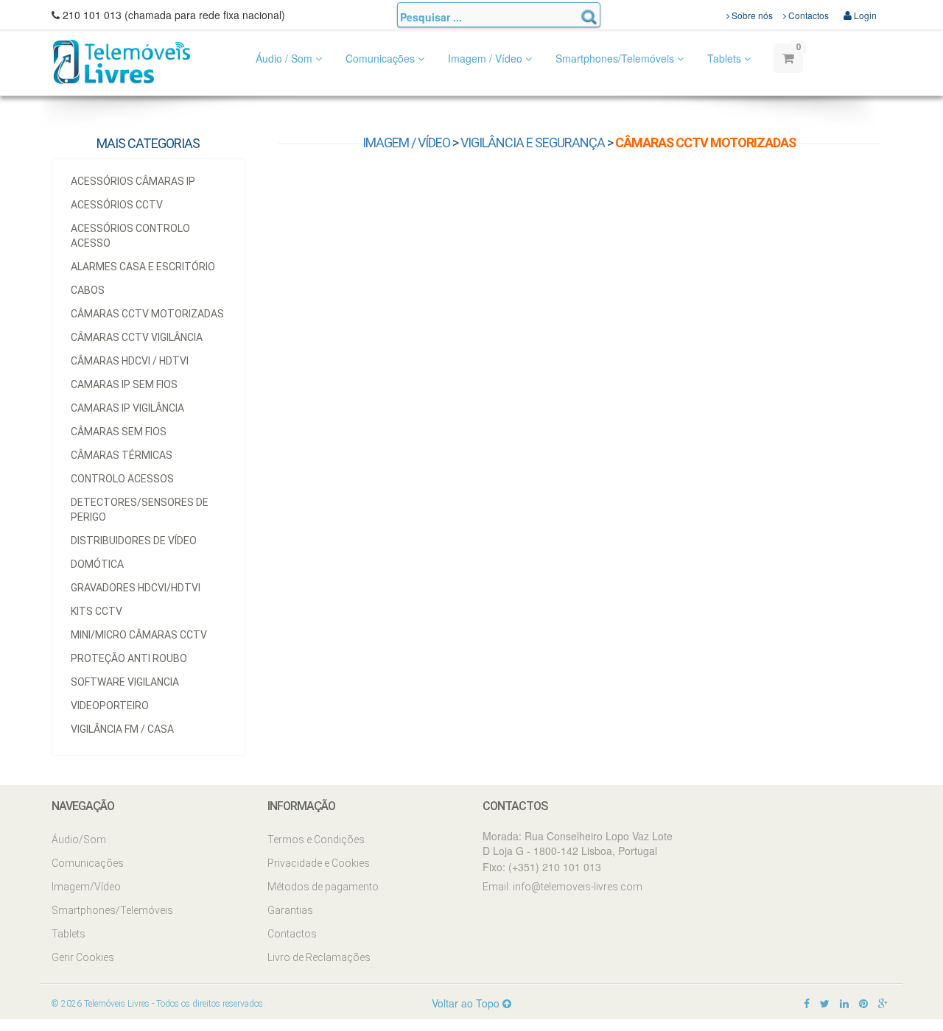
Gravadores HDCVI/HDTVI (135, 588)
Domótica (97, 564)
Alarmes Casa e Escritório (143, 266)
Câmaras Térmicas (121, 455)
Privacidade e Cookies (318, 863)
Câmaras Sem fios (118, 431)
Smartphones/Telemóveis (616, 58)
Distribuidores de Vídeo (134, 540)
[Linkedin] (844, 1003)
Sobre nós (751, 15)
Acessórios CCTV (117, 205)
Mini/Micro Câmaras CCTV (139, 635)
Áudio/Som (79, 839)
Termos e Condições (316, 839)
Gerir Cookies (83, 957)
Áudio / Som (285, 58)
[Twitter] (825, 1003)
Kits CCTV (96, 611)
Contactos (807, 15)
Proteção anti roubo (129, 658)
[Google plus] (883, 1003)
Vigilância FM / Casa (122, 729)
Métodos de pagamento (323, 887)
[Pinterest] (863, 1003)
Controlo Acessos (122, 479)
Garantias (290, 910)
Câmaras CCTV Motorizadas (147, 314)
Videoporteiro (110, 705)
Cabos (88, 290)
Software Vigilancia (125, 682)
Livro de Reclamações (319, 957)
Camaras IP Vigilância (127, 408)
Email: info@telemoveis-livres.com (562, 887)
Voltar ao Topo (467, 1003)
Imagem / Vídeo (486, 58)
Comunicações (382, 58)
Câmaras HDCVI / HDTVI (130, 361)
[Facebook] (807, 1003)
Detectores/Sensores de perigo (139, 509)
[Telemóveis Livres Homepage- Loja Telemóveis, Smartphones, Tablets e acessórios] (122, 61)
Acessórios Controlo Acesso (130, 235)
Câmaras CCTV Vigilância (137, 337)
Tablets (725, 58)
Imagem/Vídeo (86, 887)
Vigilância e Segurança (532, 142)
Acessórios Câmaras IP (133, 181)
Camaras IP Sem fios (124, 384)
